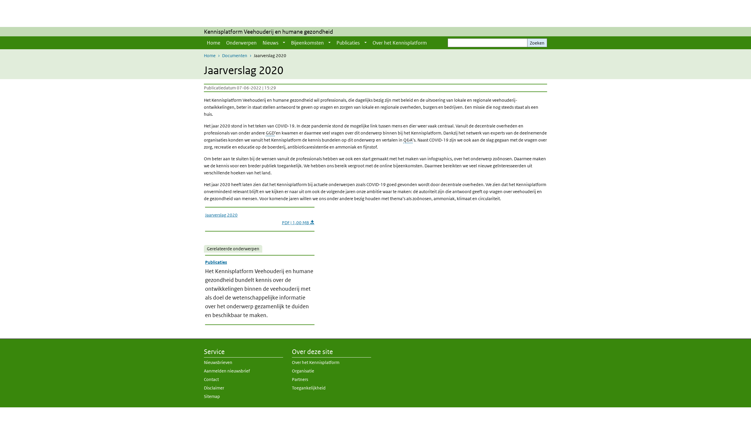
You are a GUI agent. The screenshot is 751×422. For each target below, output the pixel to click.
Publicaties (348, 43)
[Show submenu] (284, 42)
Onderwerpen (241, 43)
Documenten (234, 55)
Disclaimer (214, 388)
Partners (300, 379)
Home (213, 43)
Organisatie (303, 371)
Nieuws (270, 43)
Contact (211, 379)
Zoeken (537, 43)
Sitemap (212, 396)
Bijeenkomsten (307, 43)
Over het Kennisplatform (400, 43)
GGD (270, 133)
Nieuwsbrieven (218, 362)
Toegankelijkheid (309, 388)
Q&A (407, 140)
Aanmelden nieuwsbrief (227, 371)
